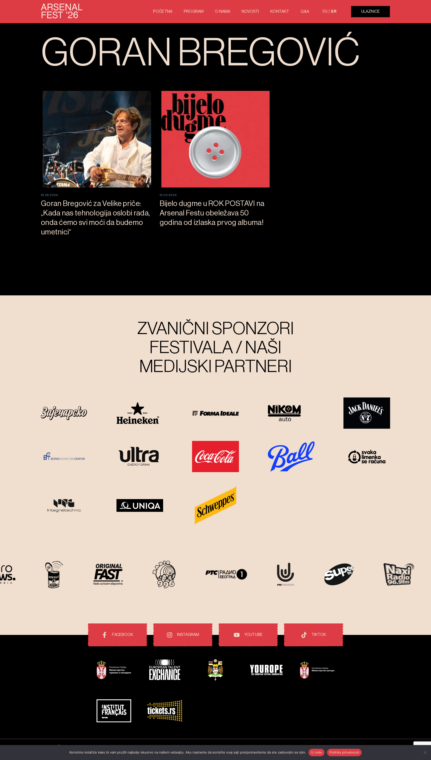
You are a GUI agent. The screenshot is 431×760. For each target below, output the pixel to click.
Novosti (250, 11)
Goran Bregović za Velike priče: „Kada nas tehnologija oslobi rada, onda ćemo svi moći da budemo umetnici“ (95, 218)
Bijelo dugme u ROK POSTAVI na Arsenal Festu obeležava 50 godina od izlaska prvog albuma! (212, 213)
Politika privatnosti (344, 752)
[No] (424, 752)
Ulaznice (370, 11)
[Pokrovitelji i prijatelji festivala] (114, 670)
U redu (316, 752)
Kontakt (279, 11)
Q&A (305, 11)
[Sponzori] (64, 413)
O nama (222, 11)
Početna (162, 11)
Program (194, 11)
